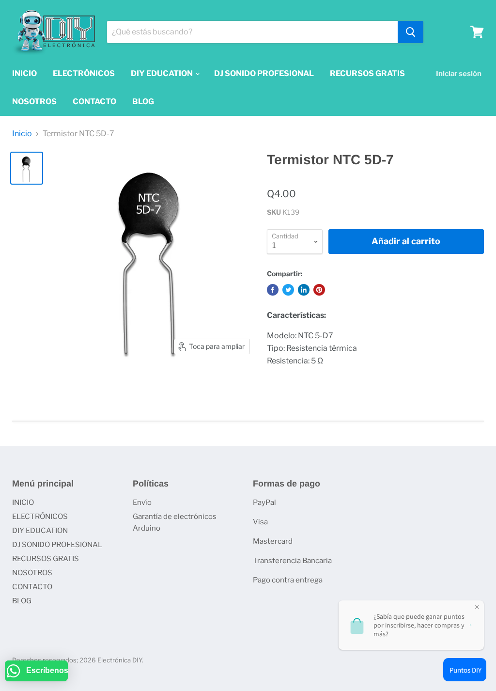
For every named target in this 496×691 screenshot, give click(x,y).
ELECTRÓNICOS (84, 73)
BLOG (143, 101)
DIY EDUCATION (162, 73)
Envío (142, 502)
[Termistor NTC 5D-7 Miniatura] (26, 168)
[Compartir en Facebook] (273, 290)
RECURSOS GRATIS (367, 73)
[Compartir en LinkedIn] (304, 290)
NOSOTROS (34, 101)
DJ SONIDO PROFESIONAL (264, 73)
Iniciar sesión (458, 73)
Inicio (22, 133)
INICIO (24, 73)
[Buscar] (410, 32)
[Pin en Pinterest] (319, 290)
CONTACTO (94, 101)
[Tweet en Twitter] (288, 290)
